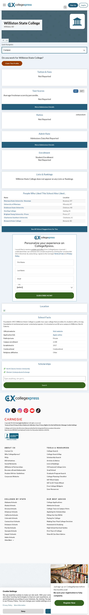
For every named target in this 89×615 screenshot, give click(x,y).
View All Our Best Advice (56, 534)
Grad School (51, 470)
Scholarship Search (54, 457)
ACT (81, 91)
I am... (19, 284)
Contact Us (9, 451)
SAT (75, 91)
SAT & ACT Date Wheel (55, 483)
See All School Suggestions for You (44, 229)
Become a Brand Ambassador (15, 470)
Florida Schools (10, 528)
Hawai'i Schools (10, 534)
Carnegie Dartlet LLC (22, 423)
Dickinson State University (14, 208)
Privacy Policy (18, 425)
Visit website (58, 331)
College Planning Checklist (57, 476)
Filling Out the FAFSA (54, 515)
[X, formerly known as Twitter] (14, 412)
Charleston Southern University (16, 218)
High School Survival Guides (57, 528)
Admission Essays (53, 505)
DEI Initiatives (10, 461)
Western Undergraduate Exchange (18, 372)
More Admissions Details (44, 107)
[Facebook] (7, 412)
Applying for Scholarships (56, 512)
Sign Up (73, 5)
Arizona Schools (10, 509)
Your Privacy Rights (42, 425)
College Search (52, 451)
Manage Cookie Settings (69, 425)
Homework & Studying (55, 524)
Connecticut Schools (12, 521)
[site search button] (65, 7)
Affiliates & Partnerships (14, 467)
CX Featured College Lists (56, 467)
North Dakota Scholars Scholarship (18, 369)
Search (44, 385)
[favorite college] (3, 40)
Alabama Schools (11, 502)
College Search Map (54, 454)
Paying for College (53, 518)
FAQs (6, 457)
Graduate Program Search (56, 473)
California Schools (11, 515)
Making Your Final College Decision (60, 521)
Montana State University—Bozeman (17, 201)
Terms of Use (59, 254)
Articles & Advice (53, 461)
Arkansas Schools (11, 512)
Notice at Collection (29, 425)
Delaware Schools (11, 524)
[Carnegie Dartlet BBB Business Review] (12, 440)
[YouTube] (32, 412)
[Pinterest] (26, 412)
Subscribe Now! (44, 295)
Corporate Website (12, 476)
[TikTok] (38, 412)
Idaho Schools (10, 537)
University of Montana (12, 204)
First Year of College (54, 531)
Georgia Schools (11, 531)
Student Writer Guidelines (14, 473)
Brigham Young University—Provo (16, 214)
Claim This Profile (12, 63)
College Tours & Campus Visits (58, 509)
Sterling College (10, 211)
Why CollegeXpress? (12, 454)
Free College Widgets (55, 486)
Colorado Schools (11, 518)
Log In (83, 5)
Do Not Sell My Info (55, 425)
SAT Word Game (53, 480)
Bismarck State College (12, 221)
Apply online (57, 335)
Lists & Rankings (53, 464)
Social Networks (11, 464)
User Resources (53, 489)
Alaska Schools (10, 505)
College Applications (54, 502)
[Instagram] (20, 412)
